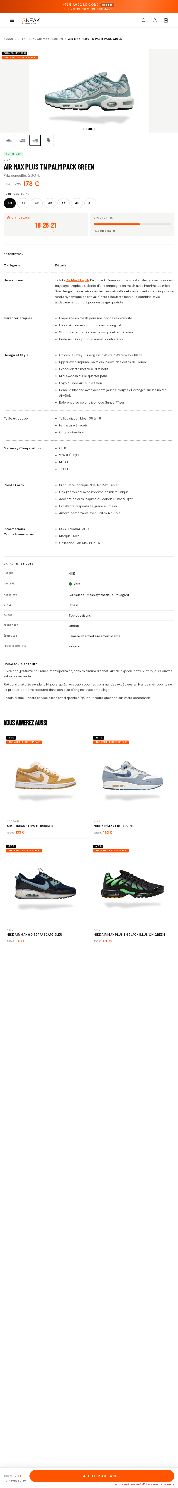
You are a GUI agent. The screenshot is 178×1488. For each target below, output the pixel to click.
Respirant (76, 646)
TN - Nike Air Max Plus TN (42, 38)
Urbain (73, 605)
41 (23, 203)
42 (37, 203)
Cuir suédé (76, 595)
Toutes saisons (80, 615)
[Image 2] (22, 140)
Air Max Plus (75, 280)
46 (90, 203)
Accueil (10, 38)
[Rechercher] (143, 20)
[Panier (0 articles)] (166, 20)
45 (77, 203)
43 (50, 203)
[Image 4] (48, 140)
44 (63, 203)
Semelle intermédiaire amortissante (95, 636)
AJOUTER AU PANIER (102, 1476)
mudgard (122, 595)
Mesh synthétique (100, 595)
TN (87, 280)
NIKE (72, 574)
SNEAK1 (107, 4)
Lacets (74, 626)
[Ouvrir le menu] (12, 20)
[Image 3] (35, 140)
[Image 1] (9, 140)
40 (10, 203)
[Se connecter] (154, 20)
